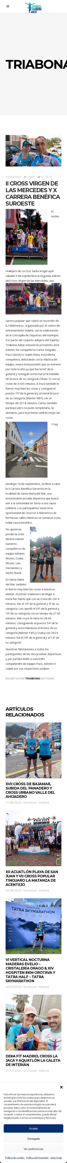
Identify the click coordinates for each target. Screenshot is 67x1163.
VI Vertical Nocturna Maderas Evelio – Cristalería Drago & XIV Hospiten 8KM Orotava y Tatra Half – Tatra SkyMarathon (30, 970)
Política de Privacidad (37, 1157)
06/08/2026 (13, 890)
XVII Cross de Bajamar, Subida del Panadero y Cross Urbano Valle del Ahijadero (30, 790)
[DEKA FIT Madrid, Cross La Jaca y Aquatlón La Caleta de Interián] (33, 1023)
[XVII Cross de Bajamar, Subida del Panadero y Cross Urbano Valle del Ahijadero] (33, 750)
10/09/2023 (13, 177)
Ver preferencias (34, 1149)
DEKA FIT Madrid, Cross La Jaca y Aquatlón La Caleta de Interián (33, 1060)
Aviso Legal (56, 1157)
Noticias (47, 678)
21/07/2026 (13, 1070)
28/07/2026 (13, 987)
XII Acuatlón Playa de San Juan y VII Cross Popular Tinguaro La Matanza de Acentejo (32, 878)
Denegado (33, 1138)
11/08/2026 (13, 802)
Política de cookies (14, 1157)
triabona (32, 678)
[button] (61, 1087)
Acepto (33, 1128)
